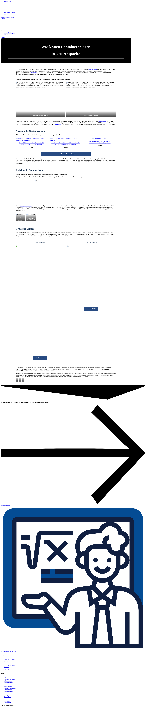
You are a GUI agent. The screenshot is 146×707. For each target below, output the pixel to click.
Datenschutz (7, 697)
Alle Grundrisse (40, 358)
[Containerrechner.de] (16, 9)
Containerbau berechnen (7, 17)
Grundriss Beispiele (9, 12)
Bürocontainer (8, 681)
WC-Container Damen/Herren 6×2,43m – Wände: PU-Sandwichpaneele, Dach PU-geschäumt (65, 143)
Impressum (7, 695)
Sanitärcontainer (102, 121)
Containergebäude (34, 72)
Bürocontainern (92, 69)
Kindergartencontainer (26, 206)
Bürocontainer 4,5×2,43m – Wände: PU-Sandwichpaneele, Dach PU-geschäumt (100, 142)
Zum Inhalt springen (6, 1)
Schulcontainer (57, 124)
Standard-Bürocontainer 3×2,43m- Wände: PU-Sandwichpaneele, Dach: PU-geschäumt (31, 143)
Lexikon (6, 14)
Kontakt (3, 18)
